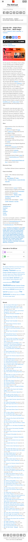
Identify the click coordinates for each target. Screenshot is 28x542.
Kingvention (16, 279)
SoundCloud (8, 198)
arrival (15, 187)
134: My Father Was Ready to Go (11, 448)
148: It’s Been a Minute (9, 412)
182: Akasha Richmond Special (10, 335)
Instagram (14, 12)
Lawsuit (18, 233)
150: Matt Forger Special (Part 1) (11, 406)
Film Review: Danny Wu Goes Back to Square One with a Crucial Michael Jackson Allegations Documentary (14, 505)
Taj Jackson (10, 291)
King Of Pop (13, 233)
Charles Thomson (9, 270)
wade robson (12, 296)
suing (20, 155)
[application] (14, 41)
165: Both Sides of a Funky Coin (11, 374)
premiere (15, 193)
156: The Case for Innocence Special (12, 392)
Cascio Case (18, 268)
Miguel (19, 237)
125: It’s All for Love (8, 467)
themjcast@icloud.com (14, 221)
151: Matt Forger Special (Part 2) (11, 403)
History (15, 274)
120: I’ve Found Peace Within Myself (12, 477)
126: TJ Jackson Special (9, 466)
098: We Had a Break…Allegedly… (11, 527)
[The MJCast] (13, 1)
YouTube (10, 12)
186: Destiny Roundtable (9, 326)
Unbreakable (15, 241)
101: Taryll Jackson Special (10, 522)
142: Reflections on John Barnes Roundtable (13, 425)
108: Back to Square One (9, 508)
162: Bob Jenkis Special (9, 380)
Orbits (17, 178)
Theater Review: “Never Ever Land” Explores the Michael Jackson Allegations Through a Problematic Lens (14, 497)
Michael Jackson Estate (18, 285)
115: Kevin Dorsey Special (9, 488)
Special (5, 292)
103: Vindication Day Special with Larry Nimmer (14, 518)
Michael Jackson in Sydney (12, 237)
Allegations (7, 266)
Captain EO (9, 229)
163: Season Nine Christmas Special (12, 377)
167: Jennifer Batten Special (10, 370)
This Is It (19, 294)
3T (3, 266)
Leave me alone (6, 234)
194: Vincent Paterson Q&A (10, 306)
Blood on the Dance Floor (17, 266)
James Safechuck (18, 275)
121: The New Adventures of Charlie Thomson (14, 474)
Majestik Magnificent (14, 234)
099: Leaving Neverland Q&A (10, 525)
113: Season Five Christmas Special (12, 489)
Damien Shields (7, 272)
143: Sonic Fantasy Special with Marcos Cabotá (14, 422)
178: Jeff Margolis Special (9, 347)
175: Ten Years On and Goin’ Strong (11, 352)
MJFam (22, 237)
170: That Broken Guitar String (10, 363)
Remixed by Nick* (18, 289)
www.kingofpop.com (14, 157)
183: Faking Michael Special (10, 333)
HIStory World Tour (21, 274)
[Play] (5, 41)
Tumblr (17, 196)
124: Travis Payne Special (9, 469)
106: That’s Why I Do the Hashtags (11, 512)
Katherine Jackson (10, 279)
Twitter (7, 12)
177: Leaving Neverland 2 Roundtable (12, 348)
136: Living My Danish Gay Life (10, 442)
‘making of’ (10, 131)
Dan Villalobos (10, 178)
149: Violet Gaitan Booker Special (11, 409)
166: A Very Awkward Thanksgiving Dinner (13, 371)
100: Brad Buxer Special (9, 524)
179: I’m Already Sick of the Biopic (11, 342)
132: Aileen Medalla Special (10, 453)
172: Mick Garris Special (9, 360)
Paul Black (13, 238)
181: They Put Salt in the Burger (11, 338)
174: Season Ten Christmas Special (11, 355)
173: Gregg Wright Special (9, 358)
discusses (14, 146)
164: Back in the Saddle (9, 376)
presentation (21, 191)
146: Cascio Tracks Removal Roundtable (13, 415)
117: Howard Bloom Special (10, 483)
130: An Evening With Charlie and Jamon (13, 456)
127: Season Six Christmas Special (11, 463)
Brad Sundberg (6, 268)
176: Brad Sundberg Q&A (9, 351)
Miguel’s (16, 81)
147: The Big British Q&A (9, 413)
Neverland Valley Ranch (19, 287)
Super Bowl (17, 239)
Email (17, 12)
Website (16, 194)
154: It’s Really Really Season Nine (11, 396)
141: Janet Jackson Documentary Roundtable (14, 428)
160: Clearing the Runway (9, 383)
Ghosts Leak (13, 230)
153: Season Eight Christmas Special (12, 399)
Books (23, 266)
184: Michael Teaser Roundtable (11, 331)
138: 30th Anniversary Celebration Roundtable (14, 437)
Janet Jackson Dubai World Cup (16, 231)
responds (16, 150)
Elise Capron (7, 274)
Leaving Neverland (7, 282)
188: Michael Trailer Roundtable (10, 320)
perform (15, 151)
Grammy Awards (19, 230)
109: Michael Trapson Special (10, 502)
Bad (10, 266)
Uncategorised (15, 227)
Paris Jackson (6, 289)
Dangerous (14, 272)
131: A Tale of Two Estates (9, 454)
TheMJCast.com (7, 206)
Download (9, 43)
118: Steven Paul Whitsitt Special (11, 482)
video (9, 176)
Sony (13, 239)
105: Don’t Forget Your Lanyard (10, 514)
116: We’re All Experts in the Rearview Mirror (13, 485)
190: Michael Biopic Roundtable (10, 316)
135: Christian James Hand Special (11, 445)
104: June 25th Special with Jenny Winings (13, 515)
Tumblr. (4, 213)
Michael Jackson (13, 235)
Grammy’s (19, 83)
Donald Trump (21, 229)
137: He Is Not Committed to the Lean (12, 440)
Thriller (23, 294)
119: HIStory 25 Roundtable (10, 480)
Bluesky (24, 12)
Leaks (21, 233)
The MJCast (12, 5)
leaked (12, 136)
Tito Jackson (5, 296)
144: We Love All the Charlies (10, 421)
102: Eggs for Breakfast (9, 521)
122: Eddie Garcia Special (9, 473)
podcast (18, 238)
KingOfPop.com (6, 101)
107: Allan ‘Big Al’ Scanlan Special (11, 509)
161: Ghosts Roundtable (9, 381)
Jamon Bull (18, 31)
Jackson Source (10, 275)
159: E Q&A (6, 384)
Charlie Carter (18, 270)
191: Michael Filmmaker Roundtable (11, 313)
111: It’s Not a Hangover (9, 493)
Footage (4, 230)
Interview (5, 275)
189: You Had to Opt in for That (10, 318)
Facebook (4, 12)
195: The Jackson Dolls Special (11, 304)
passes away (8, 145)
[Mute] (19, 41)
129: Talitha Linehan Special (10, 458)
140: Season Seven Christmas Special (12, 431)
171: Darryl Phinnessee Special (10, 361)
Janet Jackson (6, 231)
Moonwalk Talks (11, 287)
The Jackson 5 (16, 291)
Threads (20, 12)
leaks (18, 129)
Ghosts (8, 230)
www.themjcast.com (9, 224)
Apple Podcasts (11, 45)
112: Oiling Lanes (7, 492)
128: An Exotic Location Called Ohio (11, 460)
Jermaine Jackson (7, 233)
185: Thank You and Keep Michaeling (12, 328)
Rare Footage (9, 239)
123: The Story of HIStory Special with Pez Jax (14, 470)
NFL (10, 238)
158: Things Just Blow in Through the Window (14, 386)
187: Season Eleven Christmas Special (12, 323)
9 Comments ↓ (11, 242)
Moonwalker (5, 287)
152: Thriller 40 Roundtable (9, 402)
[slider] (22, 41)
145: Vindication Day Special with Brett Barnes (14, 418)
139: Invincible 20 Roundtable (10, 434)
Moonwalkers (6, 238)
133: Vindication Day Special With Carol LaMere (14, 450)
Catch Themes (19, 539)
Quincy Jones (16, 101)
